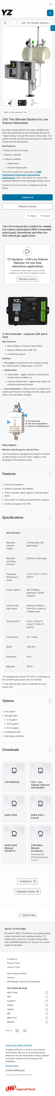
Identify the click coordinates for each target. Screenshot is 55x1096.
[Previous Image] (7, 62)
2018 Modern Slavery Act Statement (23, 981)
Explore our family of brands (19, 1045)
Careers (11, 977)
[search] (50, 4)
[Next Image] (47, 62)
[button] (27, 474)
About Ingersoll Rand (16, 973)
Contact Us (12, 959)
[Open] (50, 13)
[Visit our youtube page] (24, 1030)
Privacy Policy (13, 963)
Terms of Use (13, 967)
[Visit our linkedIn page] (17, 1030)
